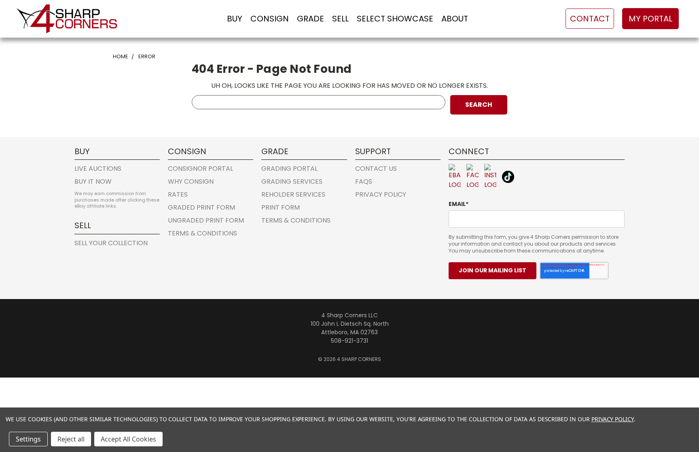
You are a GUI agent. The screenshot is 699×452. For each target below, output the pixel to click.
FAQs (363, 181)
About (454, 18)
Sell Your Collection (111, 243)
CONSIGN (269, 18)
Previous (676, 405)
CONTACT (590, 18)
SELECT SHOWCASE (395, 18)
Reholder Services (293, 194)
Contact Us (376, 168)
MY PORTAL (650, 18)
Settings (28, 439)
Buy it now (93, 181)
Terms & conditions (202, 233)
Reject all (71, 439)
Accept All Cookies (128, 439)
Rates (178, 194)
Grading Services (291, 181)
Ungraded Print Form (206, 220)
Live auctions (97, 168)
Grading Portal (289, 168)
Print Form (280, 207)
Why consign (191, 181)
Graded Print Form (201, 207)
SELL (340, 18)
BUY (234, 18)
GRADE (310, 18)
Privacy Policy (380, 194)
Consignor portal (200, 168)
